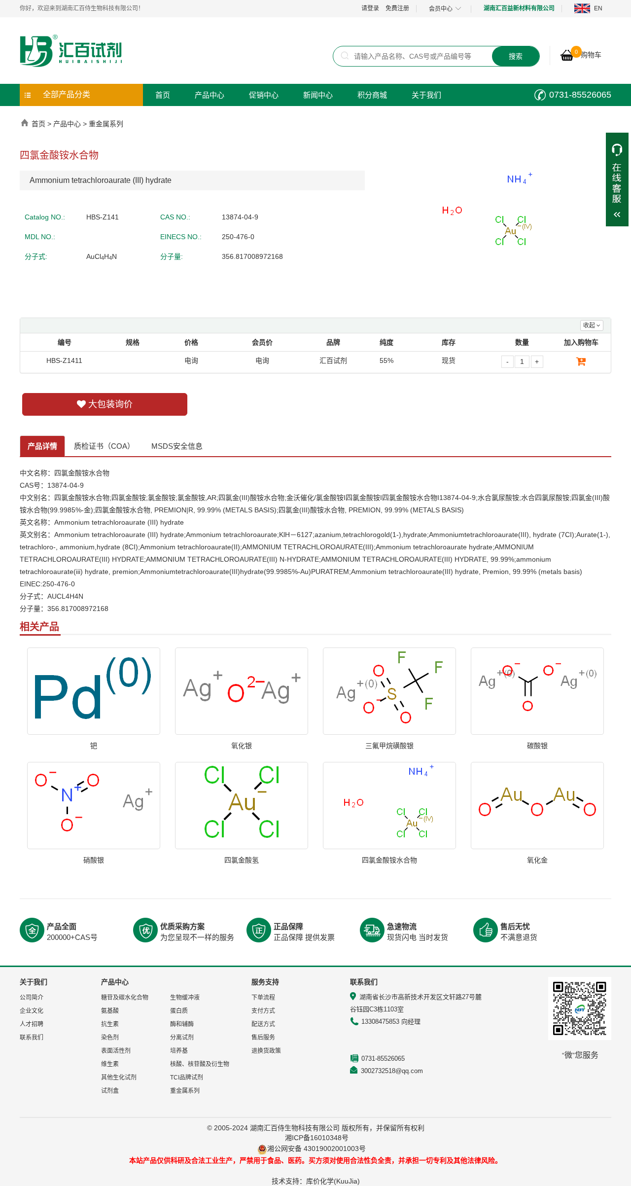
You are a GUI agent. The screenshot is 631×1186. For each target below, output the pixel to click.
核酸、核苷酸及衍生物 (199, 1064)
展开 (617, 179)
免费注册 (397, 8)
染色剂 (110, 1037)
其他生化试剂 (119, 1077)
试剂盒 (110, 1090)
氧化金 (537, 860)
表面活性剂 (116, 1050)
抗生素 (110, 1024)
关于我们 (426, 95)
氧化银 (241, 746)
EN (598, 8)
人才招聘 (31, 1024)
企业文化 (31, 1010)
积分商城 (372, 95)
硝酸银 (93, 860)
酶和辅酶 (182, 1024)
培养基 (179, 1050)
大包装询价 (109, 404)
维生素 (110, 1064)
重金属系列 (106, 124)
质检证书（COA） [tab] (104, 446)
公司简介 (31, 997)
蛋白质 (179, 1010)
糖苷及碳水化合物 (124, 997)
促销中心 (264, 95)
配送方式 (263, 1024)
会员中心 (441, 8)
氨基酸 (110, 1010)
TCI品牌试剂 (186, 1077)
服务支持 (265, 982)
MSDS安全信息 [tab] (177, 446)
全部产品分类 (66, 94)
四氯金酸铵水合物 (389, 860)
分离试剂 (182, 1037)
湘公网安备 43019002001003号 (320, 1148)
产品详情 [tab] (42, 446)
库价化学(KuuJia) (333, 1181)
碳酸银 (537, 746)
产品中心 (209, 95)
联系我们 (31, 1037)
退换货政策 (266, 1050)
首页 (162, 95)
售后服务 (263, 1037)
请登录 (370, 8)
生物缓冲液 (185, 997)
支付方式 (263, 1010)
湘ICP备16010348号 (317, 1138)
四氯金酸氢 (241, 860)
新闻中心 (318, 95)
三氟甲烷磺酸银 (389, 746)
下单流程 (263, 997)
